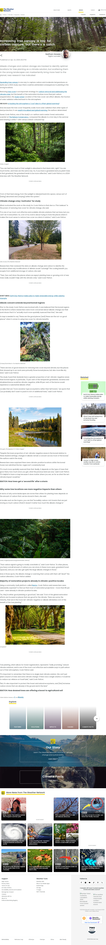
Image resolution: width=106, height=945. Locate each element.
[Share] (1, 55)
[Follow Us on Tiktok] (94, 883)
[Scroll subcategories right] (97, 718)
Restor (34, 585)
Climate (10, 15)
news (4, 15)
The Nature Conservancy (18, 117)
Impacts (16, 15)
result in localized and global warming (32, 110)
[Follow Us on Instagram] (85, 883)
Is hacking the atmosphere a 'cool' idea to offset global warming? (34, 104)
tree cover (12, 92)
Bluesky (21, 697)
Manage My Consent (8, 892)
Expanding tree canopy (9, 82)
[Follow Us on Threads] (98, 883)
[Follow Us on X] (102, 883)
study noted (19, 97)
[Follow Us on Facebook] (81, 883)
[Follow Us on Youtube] (90, 883)
